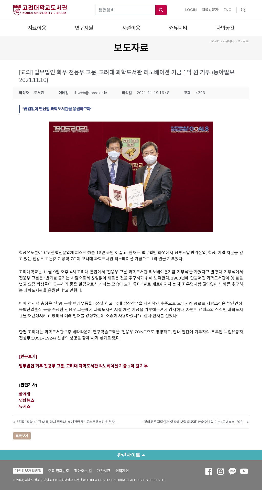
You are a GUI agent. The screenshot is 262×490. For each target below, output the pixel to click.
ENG (227, 9)
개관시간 (103, 470)
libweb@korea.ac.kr (90, 93)
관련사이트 (128, 455)
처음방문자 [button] (210, 9)
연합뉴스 (26, 400)
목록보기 (22, 436)
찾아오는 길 (83, 470)
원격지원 (122, 470)
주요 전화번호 (58, 470)
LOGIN (191, 9)
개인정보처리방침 (28, 470)
